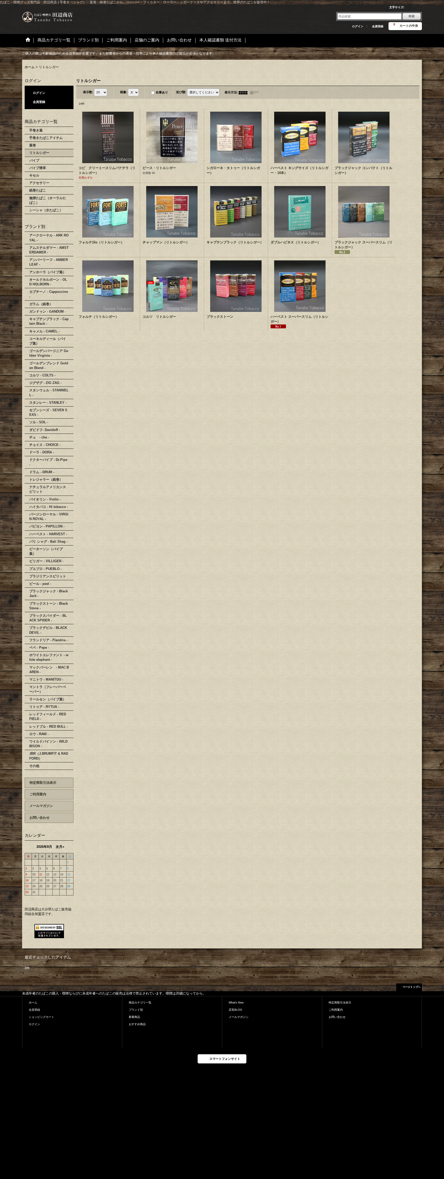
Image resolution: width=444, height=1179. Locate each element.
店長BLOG (235, 1009)
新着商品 (134, 1016)
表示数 (88, 92)
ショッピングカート (41, 1016)
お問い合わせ (40, 818)
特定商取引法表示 (43, 783)
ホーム (33, 1002)
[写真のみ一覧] (244, 92)
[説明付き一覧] (255, 92)
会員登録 (377, 26)
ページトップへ (412, 987)
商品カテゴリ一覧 (140, 1002)
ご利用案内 (38, 794)
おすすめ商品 (137, 1024)
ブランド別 (136, 1009)
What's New (236, 1002)
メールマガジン (41, 806)
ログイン (357, 26)
